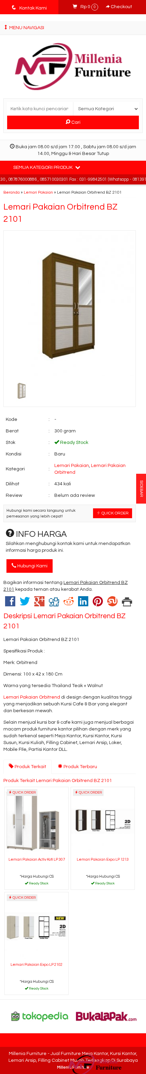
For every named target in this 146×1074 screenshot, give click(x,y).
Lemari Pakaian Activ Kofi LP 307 (36, 859)
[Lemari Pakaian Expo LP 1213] (102, 821)
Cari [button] (75, 122)
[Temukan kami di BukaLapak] (106, 1016)
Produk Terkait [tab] (30, 766)
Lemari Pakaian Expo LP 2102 (36, 964)
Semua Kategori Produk (43, 167)
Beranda (11, 192)
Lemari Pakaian (38, 192)
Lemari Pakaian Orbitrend (31, 697)
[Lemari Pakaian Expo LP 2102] (36, 926)
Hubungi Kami (32, 566)
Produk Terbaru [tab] (79, 766)
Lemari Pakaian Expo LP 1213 (103, 859)
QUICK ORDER (115, 513)
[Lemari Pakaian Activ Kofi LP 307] (36, 821)
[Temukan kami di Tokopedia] (40, 1016)
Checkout (121, 6)
